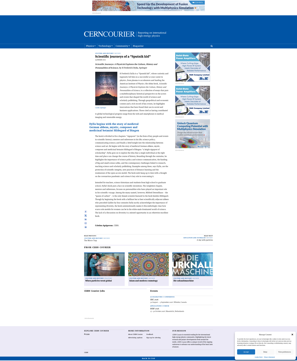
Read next (208, 236)
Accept (246, 352)
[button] (292, 334)
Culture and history (104, 53)
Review (118, 53)
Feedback (149, 334)
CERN (86, 352)
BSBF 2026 (154, 308)
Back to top (148, 358)
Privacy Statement (269, 357)
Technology (104, 46)
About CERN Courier (135, 334)
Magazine (138, 46)
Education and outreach (194, 238)
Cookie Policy (259, 357)
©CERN (86, 334)
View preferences (284, 352)
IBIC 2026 (154, 299)
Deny (265, 352)
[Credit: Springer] (106, 88)
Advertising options (135, 338)
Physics (90, 46)
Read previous (90, 236)
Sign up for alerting (153, 338)
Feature (108, 278)
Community (122, 46)
